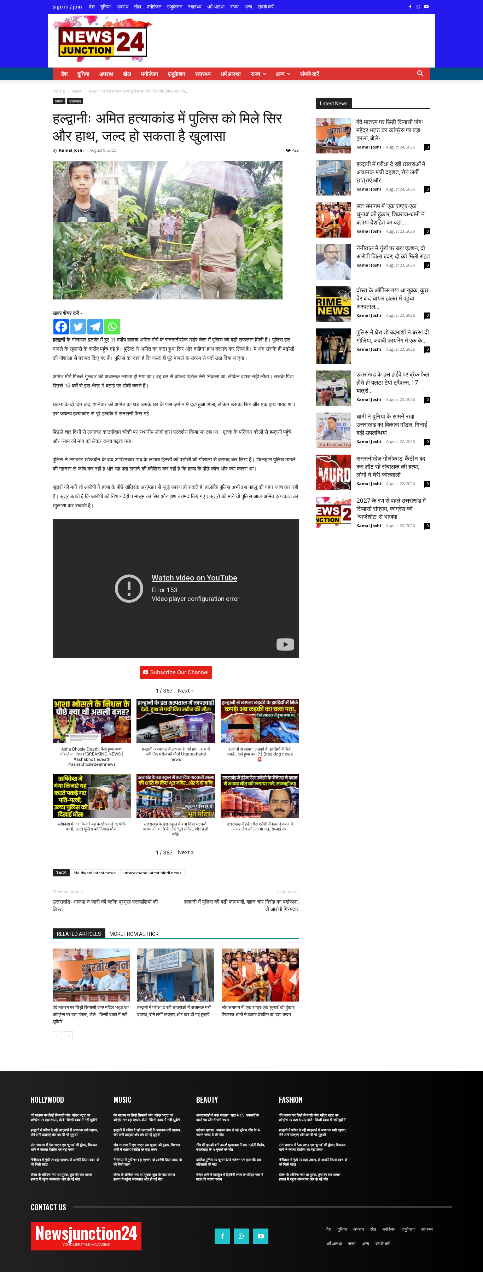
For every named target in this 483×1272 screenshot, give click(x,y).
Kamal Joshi (71, 150)
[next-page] (68, 1035)
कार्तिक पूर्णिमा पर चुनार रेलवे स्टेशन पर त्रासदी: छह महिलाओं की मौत (228, 1162)
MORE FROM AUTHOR (134, 934)
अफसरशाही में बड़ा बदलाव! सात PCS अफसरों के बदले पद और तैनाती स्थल (227, 1117)
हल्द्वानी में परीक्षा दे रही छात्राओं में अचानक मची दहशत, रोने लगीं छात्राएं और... (390, 172)
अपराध (77, 91)
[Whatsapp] (112, 326)
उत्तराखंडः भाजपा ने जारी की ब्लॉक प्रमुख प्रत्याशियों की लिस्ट (105, 905)
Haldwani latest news (95, 872)
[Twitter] (78, 326)
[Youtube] (426, 7)
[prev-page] (57, 1035)
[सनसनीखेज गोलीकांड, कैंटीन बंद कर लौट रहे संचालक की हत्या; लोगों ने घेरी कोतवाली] (333, 472)
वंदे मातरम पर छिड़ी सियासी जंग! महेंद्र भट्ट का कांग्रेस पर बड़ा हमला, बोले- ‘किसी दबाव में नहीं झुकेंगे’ (91, 1014)
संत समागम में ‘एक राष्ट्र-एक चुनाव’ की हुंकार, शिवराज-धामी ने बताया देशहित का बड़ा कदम (65, 1147)
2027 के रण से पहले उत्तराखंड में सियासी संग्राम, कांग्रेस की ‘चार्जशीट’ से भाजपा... (391, 508)
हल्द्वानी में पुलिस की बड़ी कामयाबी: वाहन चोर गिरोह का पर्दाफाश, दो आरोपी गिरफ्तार (241, 905)
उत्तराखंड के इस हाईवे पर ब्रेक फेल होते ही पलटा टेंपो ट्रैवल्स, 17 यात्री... (392, 382)
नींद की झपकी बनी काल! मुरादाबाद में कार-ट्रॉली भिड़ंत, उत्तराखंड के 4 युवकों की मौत (230, 1147)
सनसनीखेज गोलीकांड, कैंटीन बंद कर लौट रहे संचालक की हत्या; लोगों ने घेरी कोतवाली (390, 466)
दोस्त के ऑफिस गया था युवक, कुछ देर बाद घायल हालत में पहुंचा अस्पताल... (392, 298)
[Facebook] (410, 7)
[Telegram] (95, 326)
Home (59, 91)
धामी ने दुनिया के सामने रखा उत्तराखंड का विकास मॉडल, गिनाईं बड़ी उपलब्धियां (391, 424)
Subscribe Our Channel (179, 672)
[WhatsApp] (418, 7)
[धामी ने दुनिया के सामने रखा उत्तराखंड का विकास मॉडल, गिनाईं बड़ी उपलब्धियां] (333, 430)
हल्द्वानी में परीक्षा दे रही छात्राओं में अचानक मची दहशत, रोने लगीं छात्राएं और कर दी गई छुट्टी (64, 1132)
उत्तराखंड (75, 101)
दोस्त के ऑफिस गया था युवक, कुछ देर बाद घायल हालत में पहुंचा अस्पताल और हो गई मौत (61, 1176)
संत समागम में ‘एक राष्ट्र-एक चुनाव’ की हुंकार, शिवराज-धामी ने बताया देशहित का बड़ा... (390, 214)
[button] (420, 74)
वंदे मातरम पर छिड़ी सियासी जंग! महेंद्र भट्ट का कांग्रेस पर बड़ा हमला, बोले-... (389, 130)
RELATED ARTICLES (79, 934)
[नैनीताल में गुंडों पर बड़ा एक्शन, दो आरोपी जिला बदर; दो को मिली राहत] (333, 262)
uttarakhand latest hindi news (152, 872)
